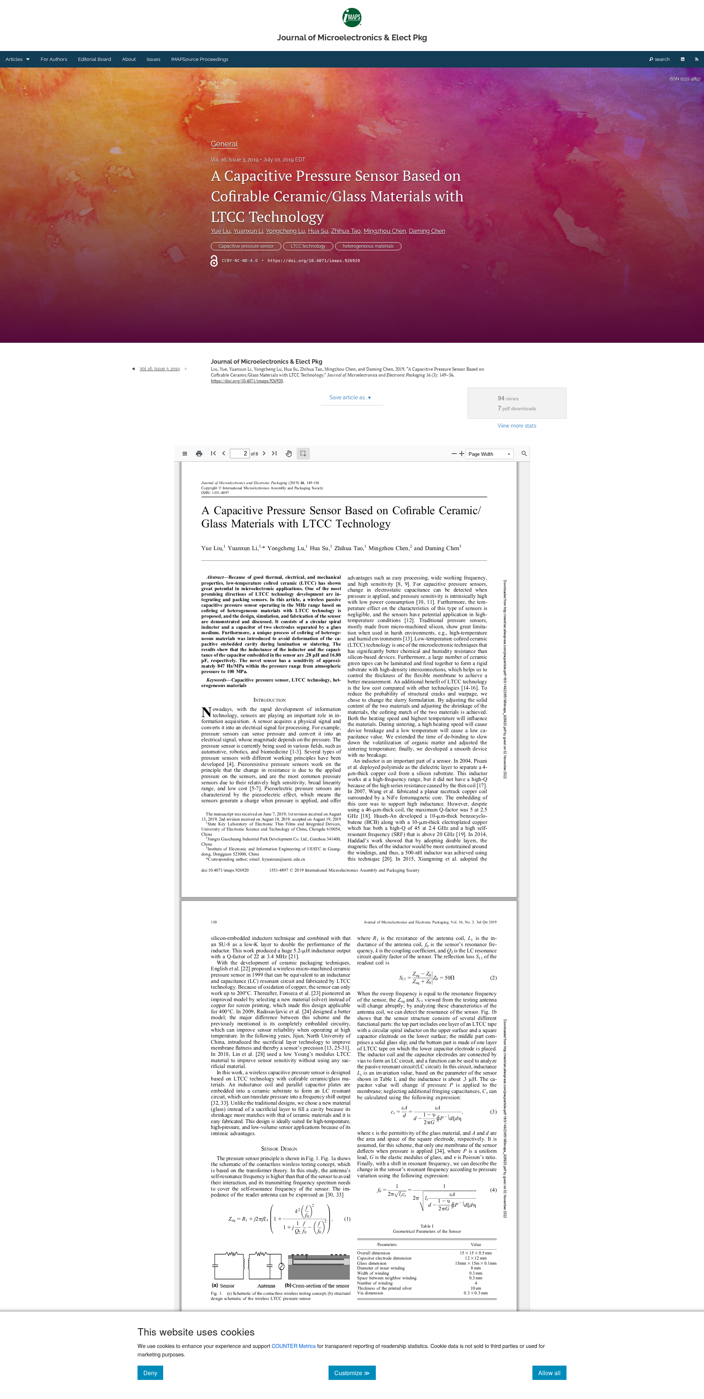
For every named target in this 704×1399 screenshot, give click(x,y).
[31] (344, 1048)
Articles (14, 59)
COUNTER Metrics (294, 1345)
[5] (253, 789)
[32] (215, 1103)
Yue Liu (221, 231)
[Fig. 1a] (328, 1158)
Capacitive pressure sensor (246, 246)
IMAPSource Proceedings (199, 59)
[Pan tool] (288, 453)
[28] (260, 1054)
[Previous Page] (223, 453)
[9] (406, 584)
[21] (293, 957)
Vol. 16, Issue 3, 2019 (234, 160)
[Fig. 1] (312, 1158)
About (129, 59)
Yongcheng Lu (285, 231)
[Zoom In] (461, 453)
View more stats (517, 425)
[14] (466, 688)
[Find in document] (524, 453)
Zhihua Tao (346, 231)
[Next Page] (264, 453)
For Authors (54, 59)
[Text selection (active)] (303, 453)
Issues (153, 59)
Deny (153, 1372)
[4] (230, 764)
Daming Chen (427, 231)
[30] (330, 1195)
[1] (293, 752)
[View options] (185, 453)
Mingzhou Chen (385, 231)
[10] (420, 602)
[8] (399, 584)
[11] (429, 602)
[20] (387, 859)
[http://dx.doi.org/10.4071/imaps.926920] (228, 870)
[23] (316, 993)
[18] (365, 816)
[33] (223, 1103)
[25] (337, 1048)
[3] (297, 752)
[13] (407, 639)
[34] (439, 1151)
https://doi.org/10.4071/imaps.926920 (314, 260)
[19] (460, 834)
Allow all (552, 1372)
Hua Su (318, 231)
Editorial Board (94, 59)
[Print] (199, 453)
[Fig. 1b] (489, 1012)
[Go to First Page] (213, 453)
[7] (257, 789)
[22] (245, 969)
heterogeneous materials (368, 246)
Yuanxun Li (248, 231)
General (224, 143)
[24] (306, 1012)
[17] (481, 785)
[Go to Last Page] (274, 453)
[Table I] (388, 1079)
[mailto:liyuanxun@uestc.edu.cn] (283, 859)
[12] (409, 621)
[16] (473, 688)
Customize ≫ (355, 1372)
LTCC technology (308, 246)
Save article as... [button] (350, 397)
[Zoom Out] (454, 453)
